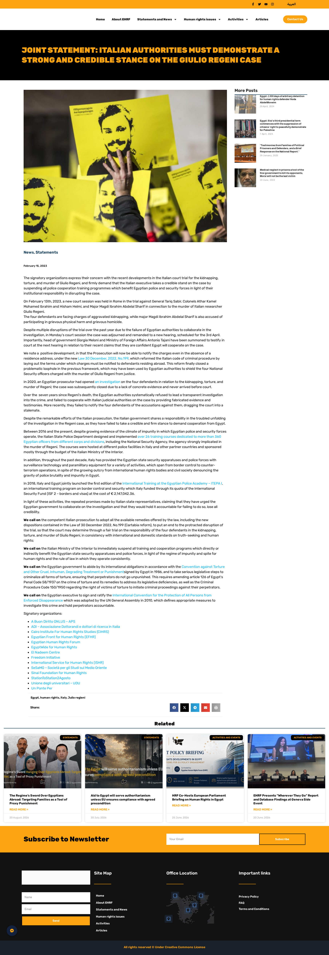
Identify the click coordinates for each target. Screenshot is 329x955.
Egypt (35, 697)
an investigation (107, 382)
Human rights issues (200, 19)
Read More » (19, 809)
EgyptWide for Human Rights (54, 647)
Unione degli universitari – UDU (55, 683)
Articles (262, 19)
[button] (174, 707)
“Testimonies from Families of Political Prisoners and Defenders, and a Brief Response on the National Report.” (282, 148)
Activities (236, 19)
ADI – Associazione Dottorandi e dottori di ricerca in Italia (75, 627)
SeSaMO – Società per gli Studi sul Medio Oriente (69, 668)
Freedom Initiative (45, 657)
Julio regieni (76, 697)
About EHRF (121, 19)
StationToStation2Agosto (50, 678)
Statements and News (154, 19)
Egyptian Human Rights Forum (55, 642)
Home (100, 19)
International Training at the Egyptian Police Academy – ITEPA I (172, 483)
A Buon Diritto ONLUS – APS (53, 621)
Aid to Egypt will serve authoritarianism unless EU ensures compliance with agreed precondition (123, 799)
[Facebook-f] (253, 4)
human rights (49, 697)
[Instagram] (272, 4)
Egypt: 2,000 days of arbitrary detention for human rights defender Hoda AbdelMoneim (282, 99)
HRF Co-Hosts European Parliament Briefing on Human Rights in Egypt (199, 797)
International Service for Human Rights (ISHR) (67, 663)
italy (64, 697)
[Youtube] (266, 4)
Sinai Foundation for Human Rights (59, 673)
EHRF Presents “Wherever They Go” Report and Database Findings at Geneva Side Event (285, 799)
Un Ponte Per (41, 688)
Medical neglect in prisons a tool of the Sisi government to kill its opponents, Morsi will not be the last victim (282, 172)
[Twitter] (259, 4)
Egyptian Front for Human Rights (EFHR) (63, 637)
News (29, 252)
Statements (47, 252)
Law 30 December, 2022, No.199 (103, 358)
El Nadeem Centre (45, 652)
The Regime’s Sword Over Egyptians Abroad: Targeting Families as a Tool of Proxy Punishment (38, 799)
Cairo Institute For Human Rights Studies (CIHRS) (70, 632)
